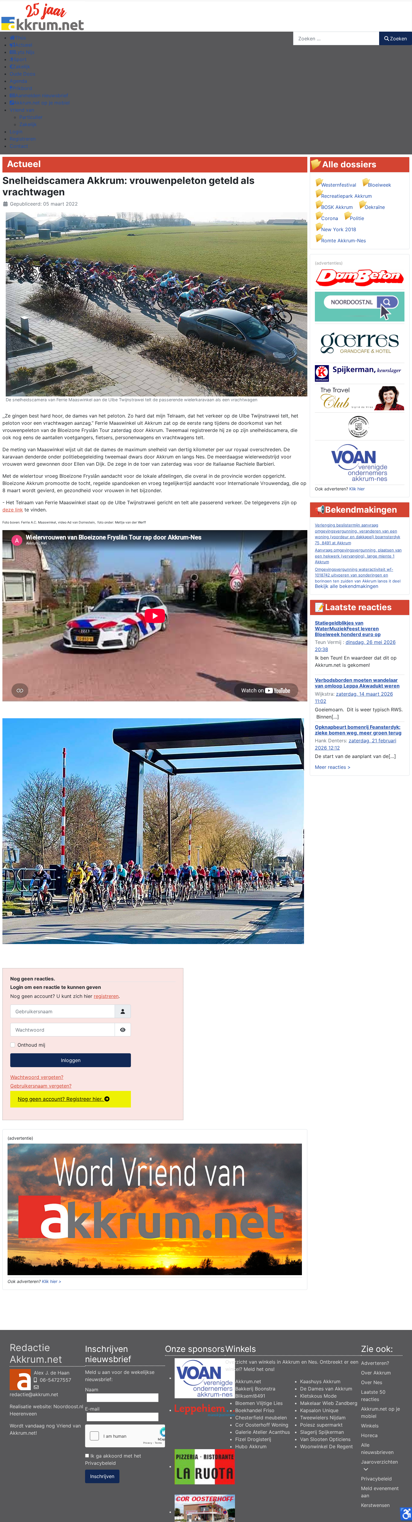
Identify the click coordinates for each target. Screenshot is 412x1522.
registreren (106, 996)
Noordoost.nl (68, 1406)
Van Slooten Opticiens (325, 1439)
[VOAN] (359, 462)
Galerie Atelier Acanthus (262, 1432)
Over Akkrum (376, 1373)
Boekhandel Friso (254, 1410)
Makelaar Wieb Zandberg (328, 1403)
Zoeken (398, 39)
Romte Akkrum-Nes (343, 241)
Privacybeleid (100, 1463)
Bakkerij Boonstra (255, 1389)
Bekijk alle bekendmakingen (346, 586)
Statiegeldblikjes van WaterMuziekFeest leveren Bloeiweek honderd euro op (348, 628)
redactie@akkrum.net (34, 1394)
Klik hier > (51, 1281)
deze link (12, 510)
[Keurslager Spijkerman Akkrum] (359, 373)
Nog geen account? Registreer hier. (61, 1099)
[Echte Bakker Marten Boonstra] (359, 426)
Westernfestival (338, 185)
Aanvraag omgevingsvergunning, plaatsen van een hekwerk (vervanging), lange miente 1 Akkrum (358, 556)
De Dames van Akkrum (326, 1389)
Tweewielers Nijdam (323, 1418)
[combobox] (336, 38)
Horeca (369, 1435)
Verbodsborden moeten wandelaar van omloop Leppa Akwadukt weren (357, 683)
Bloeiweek (379, 185)
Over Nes (371, 1382)
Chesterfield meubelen (261, 1418)
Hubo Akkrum (251, 1446)
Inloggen (71, 1060)
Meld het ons (258, 1369)
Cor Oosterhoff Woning (261, 1425)
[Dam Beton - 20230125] (359, 277)
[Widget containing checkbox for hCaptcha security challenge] (125, 1435)
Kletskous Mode (318, 1396)
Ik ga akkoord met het (113, 1459)
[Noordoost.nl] (359, 306)
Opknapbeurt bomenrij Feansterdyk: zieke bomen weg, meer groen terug (358, 730)
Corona (329, 218)
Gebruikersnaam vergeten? (40, 1086)
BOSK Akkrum (337, 207)
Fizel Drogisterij (253, 1439)
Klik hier (357, 488)
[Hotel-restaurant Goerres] (359, 343)
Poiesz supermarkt (321, 1425)
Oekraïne (375, 207)
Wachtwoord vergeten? (36, 1077)
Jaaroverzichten (379, 1462)
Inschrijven (102, 1476)
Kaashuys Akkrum (320, 1381)
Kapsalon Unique (319, 1410)
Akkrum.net (248, 1381)
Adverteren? (375, 1363)
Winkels (370, 1426)
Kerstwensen (375, 1505)
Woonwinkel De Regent (326, 1446)
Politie (357, 218)
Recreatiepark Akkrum (346, 196)
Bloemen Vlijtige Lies (259, 1403)
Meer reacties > (333, 767)
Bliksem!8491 (250, 1396)
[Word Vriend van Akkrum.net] (155, 1209)
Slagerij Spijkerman (322, 1432)
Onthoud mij (31, 1045)
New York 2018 (338, 229)
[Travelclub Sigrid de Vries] (360, 398)
